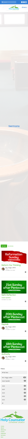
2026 (13, 386)
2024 (13, 393)
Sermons (3, 435)
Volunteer (3, 433)
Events (3, 431)
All (2, 403)
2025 (13, 389)
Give (2, 437)
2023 (13, 396)
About (2, 428)
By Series (10, 246)
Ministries (3, 430)
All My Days (5, 372)
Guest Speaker (13, 381)
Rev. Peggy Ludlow (13, 377)
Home (2, 426)
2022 (13, 399)
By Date (4, 246)
